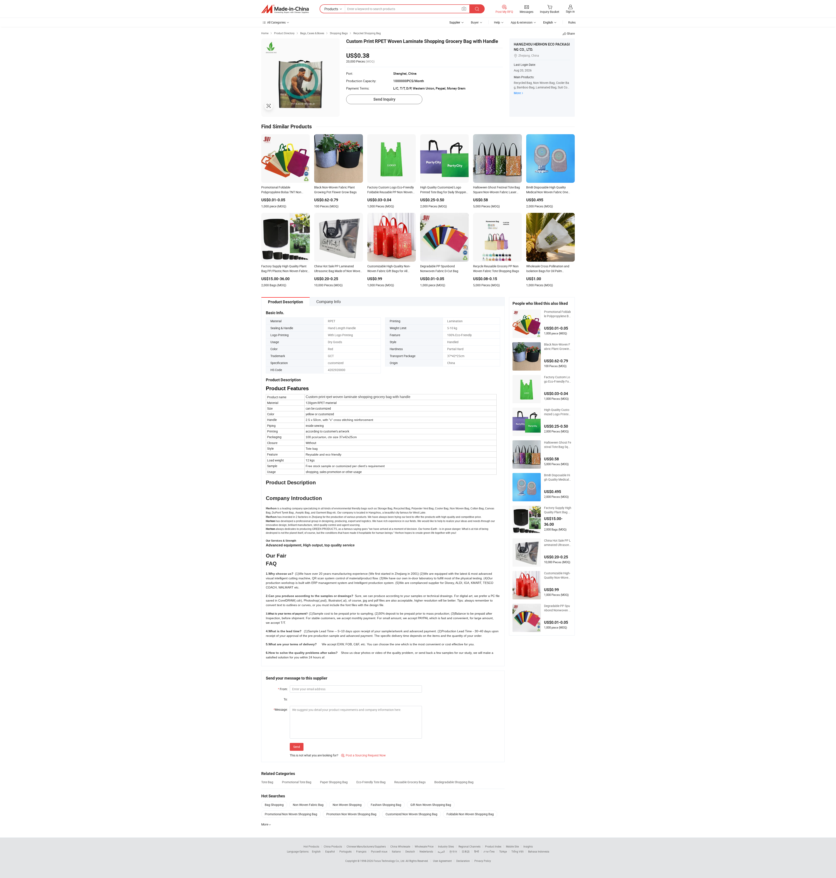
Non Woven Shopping (347, 805)
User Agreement (442, 861)
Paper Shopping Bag (334, 782)
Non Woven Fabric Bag (308, 805)
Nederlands (426, 851)
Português (345, 851)
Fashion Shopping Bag (386, 805)
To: (286, 699)
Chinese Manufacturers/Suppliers (366, 846)
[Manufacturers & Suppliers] (285, 9)
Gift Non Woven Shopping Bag (430, 805)
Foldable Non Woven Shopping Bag (470, 814)
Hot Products (311, 846)
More (517, 93)
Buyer (475, 22)
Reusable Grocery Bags (410, 782)
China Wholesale (400, 846)
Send (296, 747)
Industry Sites (446, 846)
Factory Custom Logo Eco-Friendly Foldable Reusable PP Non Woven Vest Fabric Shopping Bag (557, 379)
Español (330, 851)
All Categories (276, 22)
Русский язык (379, 851)
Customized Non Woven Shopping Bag (411, 814)
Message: (280, 709)
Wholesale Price (424, 846)
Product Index (493, 846)
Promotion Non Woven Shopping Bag (351, 814)
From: (283, 689)
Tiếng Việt (517, 851)
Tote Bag (267, 782)
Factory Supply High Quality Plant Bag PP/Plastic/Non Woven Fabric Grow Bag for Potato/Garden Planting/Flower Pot (557, 510)
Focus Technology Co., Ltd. (390, 861)
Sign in (570, 11)
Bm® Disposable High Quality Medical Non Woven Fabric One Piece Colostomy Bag (557, 477)
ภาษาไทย (489, 851)
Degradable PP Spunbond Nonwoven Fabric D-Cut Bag (557, 608)
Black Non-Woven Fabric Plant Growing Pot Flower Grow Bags (557, 346)
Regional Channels (469, 846)
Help (497, 22)
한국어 (453, 851)
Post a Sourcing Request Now (363, 755)
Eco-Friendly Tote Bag (371, 782)
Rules (572, 22)
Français (361, 851)
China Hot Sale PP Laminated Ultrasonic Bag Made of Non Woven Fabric (557, 542)
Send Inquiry (384, 99)
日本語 (466, 851)
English (316, 851)
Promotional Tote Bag (296, 782)
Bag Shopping (274, 805)
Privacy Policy (482, 861)
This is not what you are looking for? (314, 755)
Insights (528, 846)
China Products (333, 846)
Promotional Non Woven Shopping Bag (291, 814)
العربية (441, 851)
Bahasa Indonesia (538, 851)
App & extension (522, 22)
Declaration (463, 861)
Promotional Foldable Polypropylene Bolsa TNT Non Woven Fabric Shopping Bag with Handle (557, 314)
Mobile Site (512, 846)
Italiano (396, 851)
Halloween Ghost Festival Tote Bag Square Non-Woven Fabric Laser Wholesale (557, 444)
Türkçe (503, 851)
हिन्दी (476, 851)
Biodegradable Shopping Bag (454, 782)
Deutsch (410, 851)
